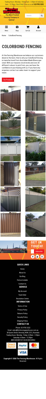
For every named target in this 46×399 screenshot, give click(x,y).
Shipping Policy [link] (22, 321)
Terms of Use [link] (22, 306)
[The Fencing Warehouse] (11, 10)
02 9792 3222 (39, 4)
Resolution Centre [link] (22, 299)
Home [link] (22, 269)
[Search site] (41, 15)
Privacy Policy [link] (22, 310)
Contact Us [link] (22, 284)
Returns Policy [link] (22, 313)
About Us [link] (22, 273)
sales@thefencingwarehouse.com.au (25, 330)
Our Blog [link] (22, 276)
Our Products (8, 80)
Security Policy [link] (22, 317)
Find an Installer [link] (22, 280)
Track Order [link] (22, 295)
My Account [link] (22, 291)
